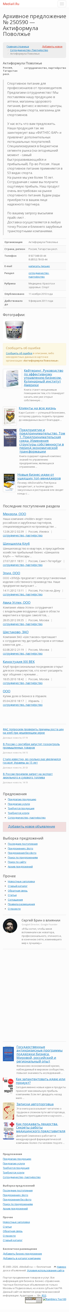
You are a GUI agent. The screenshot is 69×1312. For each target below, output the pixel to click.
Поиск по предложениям (23, 857)
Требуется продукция (21, 808)
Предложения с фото (20, 848)
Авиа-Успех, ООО (16, 602)
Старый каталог (17, 886)
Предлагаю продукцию (22, 799)
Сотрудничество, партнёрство (27, 817)
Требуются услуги (18, 813)
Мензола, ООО (14, 514)
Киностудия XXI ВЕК (19, 661)
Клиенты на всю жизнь (37, 408)
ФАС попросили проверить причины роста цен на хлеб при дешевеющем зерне (33, 731)
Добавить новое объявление (31, 826)
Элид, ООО (11, 573)
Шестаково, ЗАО (16, 632)
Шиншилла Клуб (16, 543)
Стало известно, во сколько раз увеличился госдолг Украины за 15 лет (32, 760)
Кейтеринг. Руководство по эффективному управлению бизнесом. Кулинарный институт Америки (43, 377)
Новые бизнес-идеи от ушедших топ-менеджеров (39, 476)
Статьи (12, 895)
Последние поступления (23, 844)
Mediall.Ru (11, 4)
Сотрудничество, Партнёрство (29, 50)
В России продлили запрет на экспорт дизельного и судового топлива (28, 775)
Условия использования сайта (45, 1270)
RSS (44, 1295)
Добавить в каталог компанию (22, 1258)
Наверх (61, 1266)
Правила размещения (21, 904)
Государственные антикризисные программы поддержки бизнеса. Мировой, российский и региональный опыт (39, 1054)
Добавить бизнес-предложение (22, 1253)
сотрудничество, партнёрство (39, 274)
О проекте (14, 908)
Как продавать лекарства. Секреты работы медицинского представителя (40, 1127)
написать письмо (39, 266)
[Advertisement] (34, 1002)
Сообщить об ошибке (19, 353)
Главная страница (18, 46)
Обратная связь (18, 890)
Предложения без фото (22, 853)
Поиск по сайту (17, 862)
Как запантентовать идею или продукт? (40, 1081)
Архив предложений (20, 866)
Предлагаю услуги (19, 804)
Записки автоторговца (35, 1104)
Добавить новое (52, 46)
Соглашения (15, 899)
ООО (6, 691)
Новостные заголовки (21, 881)
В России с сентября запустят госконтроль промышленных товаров (31, 745)
